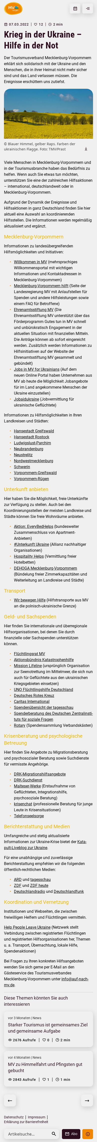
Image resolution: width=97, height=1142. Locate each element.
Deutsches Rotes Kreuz (34, 695)
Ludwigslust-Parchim (32, 443)
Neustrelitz (23, 455)
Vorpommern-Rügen (31, 478)
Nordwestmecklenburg (33, 460)
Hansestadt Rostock (31, 437)
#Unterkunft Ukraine (31, 544)
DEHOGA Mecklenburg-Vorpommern (45, 568)
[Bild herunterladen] (86, 149)
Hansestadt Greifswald (34, 431)
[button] (54, 1134)
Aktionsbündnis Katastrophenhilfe (44, 659)
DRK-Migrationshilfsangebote (40, 774)
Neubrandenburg (28, 449)
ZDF (17, 885)
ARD (18, 879)
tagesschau (40, 879)
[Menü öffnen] (87, 8)
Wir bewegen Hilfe (30, 600)
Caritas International (31, 701)
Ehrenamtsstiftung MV (33, 309)
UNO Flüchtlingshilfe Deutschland (43, 689)
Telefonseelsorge (29, 816)
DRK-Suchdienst (28, 780)
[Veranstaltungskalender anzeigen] (75, 8)
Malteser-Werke (27, 786)
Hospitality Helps (29, 556)
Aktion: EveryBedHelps (33, 526)
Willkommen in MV (30, 262)
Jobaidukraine (26, 399)
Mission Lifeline (28, 665)
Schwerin (22, 466)
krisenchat (23, 804)
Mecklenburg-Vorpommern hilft (41, 285)
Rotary (19, 725)
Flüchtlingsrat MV (29, 653)
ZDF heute (39, 885)
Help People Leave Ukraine (27, 927)
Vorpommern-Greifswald (35, 472)
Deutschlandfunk (69, 891)
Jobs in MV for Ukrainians (36, 369)
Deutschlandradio (29, 891)
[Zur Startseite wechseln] (13, 8)
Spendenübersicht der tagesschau (43, 707)
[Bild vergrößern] (48, 114)
